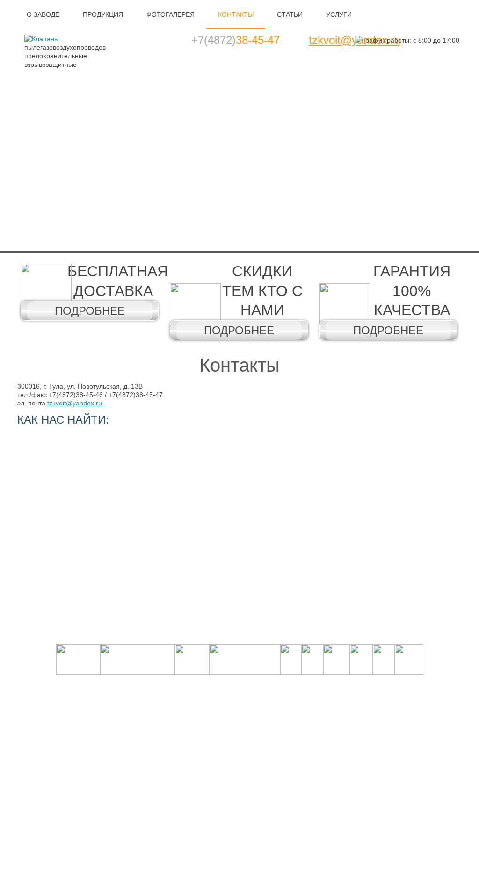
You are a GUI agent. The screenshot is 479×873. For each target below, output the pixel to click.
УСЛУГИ (339, 14)
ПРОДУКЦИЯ (103, 14)
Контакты (239, 365)
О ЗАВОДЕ (43, 14)
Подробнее (90, 310)
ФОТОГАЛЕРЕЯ (170, 14)
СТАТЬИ (290, 14)
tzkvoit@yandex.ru (74, 403)
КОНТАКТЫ (236, 14)
